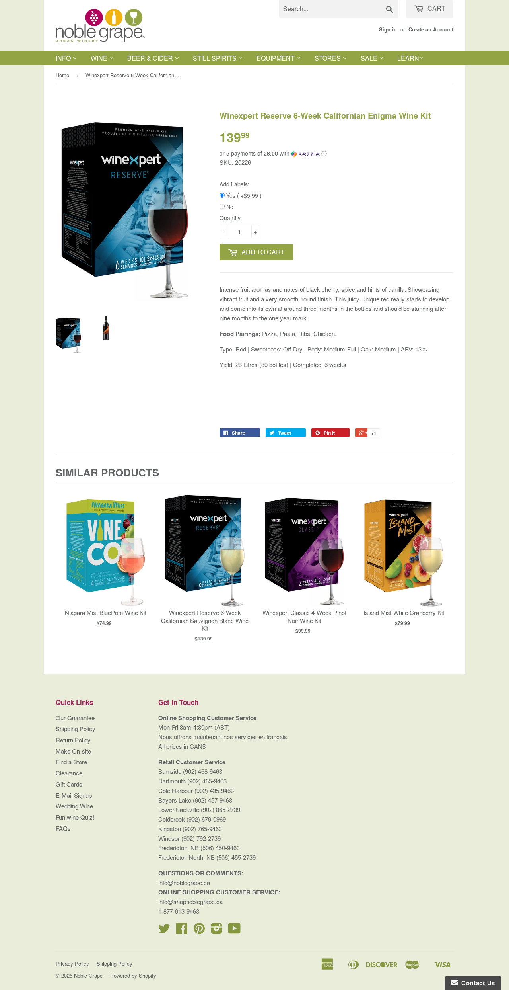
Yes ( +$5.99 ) (243, 195)
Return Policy (73, 740)
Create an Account (430, 29)
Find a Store (71, 762)
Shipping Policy (75, 728)
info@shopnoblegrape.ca (190, 901)
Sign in (388, 29)
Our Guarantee (75, 717)
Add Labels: (234, 184)
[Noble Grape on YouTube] (234, 930)
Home (62, 75)
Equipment (276, 57)
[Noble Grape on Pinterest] (199, 930)
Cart (435, 8)
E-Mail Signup (74, 795)
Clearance (69, 773)
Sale (370, 57)
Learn (408, 57)
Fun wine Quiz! (75, 817)
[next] (445, 565)
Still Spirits (215, 57)
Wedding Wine (74, 806)
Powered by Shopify (133, 975)
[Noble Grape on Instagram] (217, 930)
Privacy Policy (72, 963)
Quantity (230, 218)
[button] (336, 153)
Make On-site (73, 751)
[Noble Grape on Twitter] (164, 930)
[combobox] (338, 9)
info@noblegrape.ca (184, 882)
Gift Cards (69, 784)
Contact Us (476, 983)
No (229, 207)
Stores (328, 57)
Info (64, 57)
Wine (100, 57)
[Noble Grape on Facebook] (182, 930)
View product (105, 555)
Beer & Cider (151, 57)
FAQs (63, 828)
